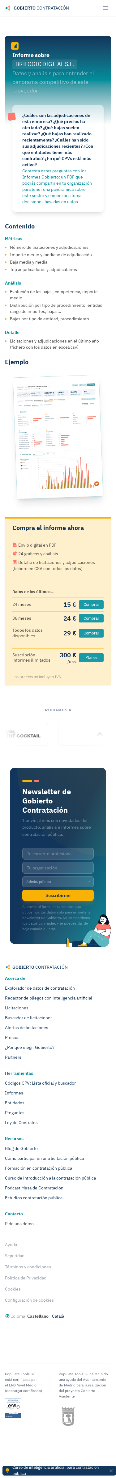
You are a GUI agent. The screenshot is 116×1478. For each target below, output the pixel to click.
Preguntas (14, 1112)
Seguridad (14, 1255)
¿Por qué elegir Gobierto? (29, 1047)
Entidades (14, 1103)
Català (58, 1316)
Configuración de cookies (29, 1300)
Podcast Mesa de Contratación (34, 1188)
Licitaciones (16, 1008)
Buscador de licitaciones (29, 1017)
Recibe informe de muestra (58, 436)
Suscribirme (58, 895)
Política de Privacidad (25, 1278)
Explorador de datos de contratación (40, 988)
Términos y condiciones (28, 1267)
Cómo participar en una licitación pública (44, 1158)
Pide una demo (19, 1223)
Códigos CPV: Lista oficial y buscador (40, 1083)
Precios (12, 1037)
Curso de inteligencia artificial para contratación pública (55, 1470)
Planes (91, 657)
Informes (14, 1093)
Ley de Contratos (21, 1122)
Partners (13, 1057)
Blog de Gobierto (21, 1148)
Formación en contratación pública (38, 1168)
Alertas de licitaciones (26, 1027)
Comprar (91, 604)
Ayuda (11, 1244)
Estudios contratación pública (33, 1198)
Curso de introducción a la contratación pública (50, 1178)
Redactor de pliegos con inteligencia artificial (48, 998)
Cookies (13, 1289)
